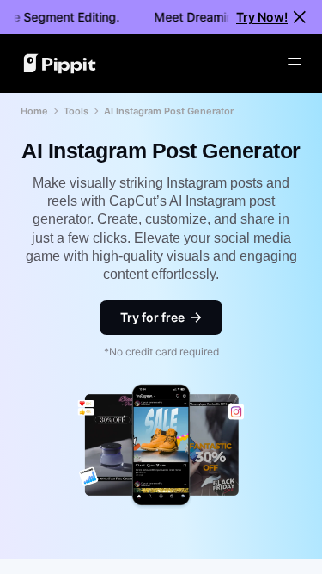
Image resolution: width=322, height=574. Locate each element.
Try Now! (262, 16)
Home (34, 111)
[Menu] (294, 62)
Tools (76, 111)
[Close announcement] (299, 17)
